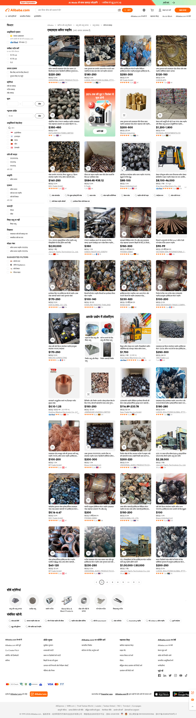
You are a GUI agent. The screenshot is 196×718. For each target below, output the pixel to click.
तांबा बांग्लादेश (56, 195)
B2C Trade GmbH (56, 186)
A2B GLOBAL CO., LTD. (58, 305)
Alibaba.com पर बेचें (165, 645)
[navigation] (25, 304)
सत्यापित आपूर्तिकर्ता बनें (165, 660)
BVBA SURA (125, 305)
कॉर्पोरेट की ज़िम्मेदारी (12, 655)
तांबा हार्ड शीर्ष (15, 621)
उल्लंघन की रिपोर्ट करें (127, 670)
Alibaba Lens (16, 694)
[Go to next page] (139, 582)
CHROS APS (161, 80)
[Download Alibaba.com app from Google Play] (182, 694)
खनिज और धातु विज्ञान (64, 25)
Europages (136, 706)
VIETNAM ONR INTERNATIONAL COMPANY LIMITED (171, 252)
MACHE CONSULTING (58, 358)
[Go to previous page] (96, 582)
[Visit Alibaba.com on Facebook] (159, 675)
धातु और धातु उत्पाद (82, 25)
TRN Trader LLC (162, 358)
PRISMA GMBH (126, 252)
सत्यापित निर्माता (87, 645)
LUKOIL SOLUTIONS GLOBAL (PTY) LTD (99, 80)
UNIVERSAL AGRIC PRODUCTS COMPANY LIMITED (64, 80)
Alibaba (50, 25)
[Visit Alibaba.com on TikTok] (186, 675)
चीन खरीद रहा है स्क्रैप (34, 627)
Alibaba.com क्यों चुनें (13, 645)
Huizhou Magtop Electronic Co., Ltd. (63, 412)
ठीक (39, 104)
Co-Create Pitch (12, 650)
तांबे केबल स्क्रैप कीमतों (58, 201)
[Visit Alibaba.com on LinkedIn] (164, 675)
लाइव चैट (123, 650)
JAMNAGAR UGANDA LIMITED (97, 412)
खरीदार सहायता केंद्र (126, 645)
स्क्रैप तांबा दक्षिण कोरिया (78, 621)
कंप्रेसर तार (159, 195)
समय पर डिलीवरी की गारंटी (52, 655)
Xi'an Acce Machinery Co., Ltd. (168, 186)
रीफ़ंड (121, 660)
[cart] (153, 10)
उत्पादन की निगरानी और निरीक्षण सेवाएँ (55, 665)
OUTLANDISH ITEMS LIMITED (61, 133)
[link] (192, 692)
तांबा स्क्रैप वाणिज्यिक (109, 195)
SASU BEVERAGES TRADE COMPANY (171, 305)
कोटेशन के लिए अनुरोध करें (90, 650)
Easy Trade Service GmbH (130, 412)
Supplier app (107, 694)
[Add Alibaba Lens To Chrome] (39, 694)
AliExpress (60, 706)
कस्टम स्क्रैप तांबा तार (33, 621)
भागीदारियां (161, 665)
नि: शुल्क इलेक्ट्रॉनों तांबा (74, 195)
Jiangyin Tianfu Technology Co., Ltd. (63, 252)
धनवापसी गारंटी (48, 650)
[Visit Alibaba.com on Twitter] (170, 675)
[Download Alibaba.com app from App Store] (162, 694)
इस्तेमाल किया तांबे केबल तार (81, 201)
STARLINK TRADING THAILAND (97, 305)
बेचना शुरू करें (162, 650)
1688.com (71, 706)
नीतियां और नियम (49, 670)
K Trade (87, 186)
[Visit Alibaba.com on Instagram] (175, 675)
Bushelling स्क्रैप (135, 621)
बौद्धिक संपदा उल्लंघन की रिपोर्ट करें (131, 665)
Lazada (98, 706)
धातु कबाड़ (96, 25)
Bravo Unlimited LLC (128, 186)
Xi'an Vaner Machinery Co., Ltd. (132, 358)
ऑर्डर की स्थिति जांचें (164, 655)
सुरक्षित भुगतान (48, 645)
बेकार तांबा (127, 195)
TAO (119, 706)
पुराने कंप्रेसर (176, 621)
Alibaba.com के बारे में (13, 640)
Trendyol (126, 706)
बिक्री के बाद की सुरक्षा (50, 660)
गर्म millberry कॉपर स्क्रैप (157, 621)
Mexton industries (127, 133)
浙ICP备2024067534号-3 (166, 714)
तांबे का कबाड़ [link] (107, 25)
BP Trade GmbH (126, 80)
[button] (119, 10)
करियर (7, 660)
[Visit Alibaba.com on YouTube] (180, 675)
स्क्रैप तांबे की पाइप (143, 195)
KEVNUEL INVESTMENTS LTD (168, 133)
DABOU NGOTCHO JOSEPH (95, 252)
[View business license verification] (122, 714)
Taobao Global (109, 706)
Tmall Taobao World (85, 706)
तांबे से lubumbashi (99, 621)
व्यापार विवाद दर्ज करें (126, 655)
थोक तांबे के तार (175, 195)
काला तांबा (93, 195)
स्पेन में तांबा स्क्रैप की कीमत (55, 621)
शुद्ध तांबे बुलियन (16, 627)
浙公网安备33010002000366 (141, 714)
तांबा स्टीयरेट (117, 621)
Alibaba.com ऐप (121, 694)
